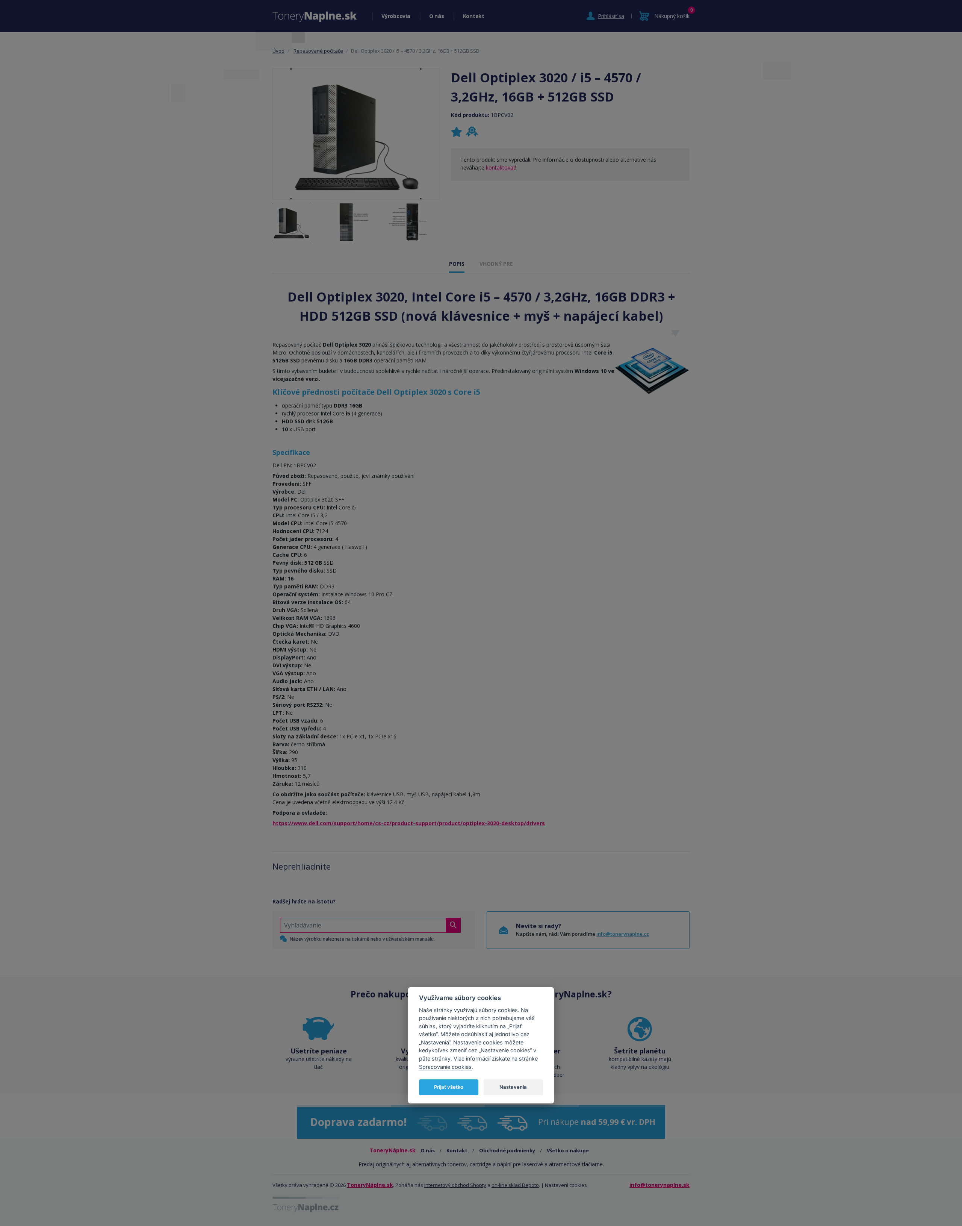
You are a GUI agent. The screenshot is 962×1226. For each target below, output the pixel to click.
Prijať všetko (448, 1087)
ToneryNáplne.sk (370, 1184)
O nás (436, 16)
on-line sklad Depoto (515, 1185)
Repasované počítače (318, 50)
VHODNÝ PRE (496, 263)
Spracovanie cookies (445, 1067)
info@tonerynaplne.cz (622, 933)
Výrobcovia (395, 16)
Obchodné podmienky (507, 1150)
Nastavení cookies (566, 1185)
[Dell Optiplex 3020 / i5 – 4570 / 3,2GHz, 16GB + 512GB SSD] (356, 133)
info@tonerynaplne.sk (659, 1184)
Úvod (278, 50)
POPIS (456, 263)
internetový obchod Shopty (455, 1185)
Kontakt (473, 16)
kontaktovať (500, 167)
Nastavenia (513, 1087)
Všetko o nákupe (568, 1150)
